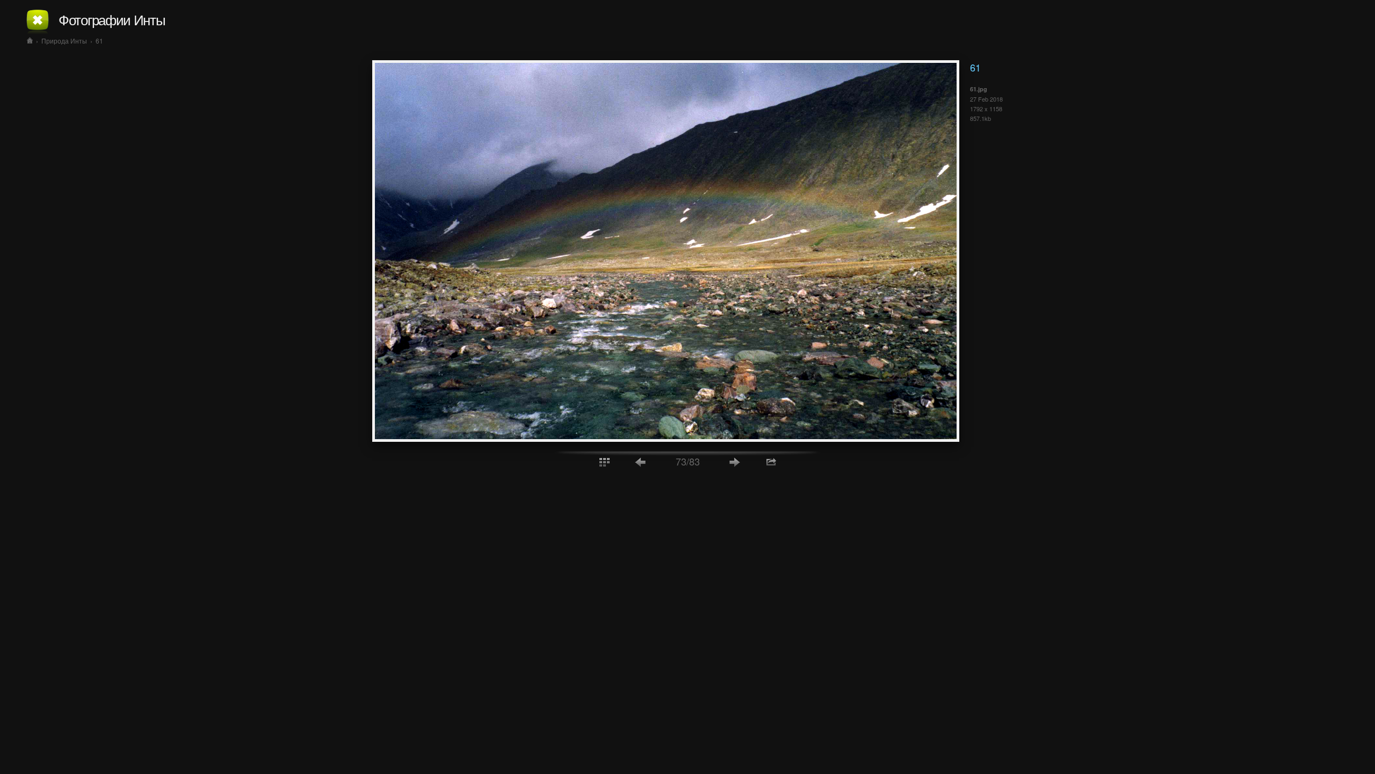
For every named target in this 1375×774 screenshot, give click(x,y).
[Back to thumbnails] (604, 461)
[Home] (29, 40)
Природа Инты (64, 40)
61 (99, 40)
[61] (665, 438)
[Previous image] (640, 461)
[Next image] (734, 461)
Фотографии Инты (112, 19)
